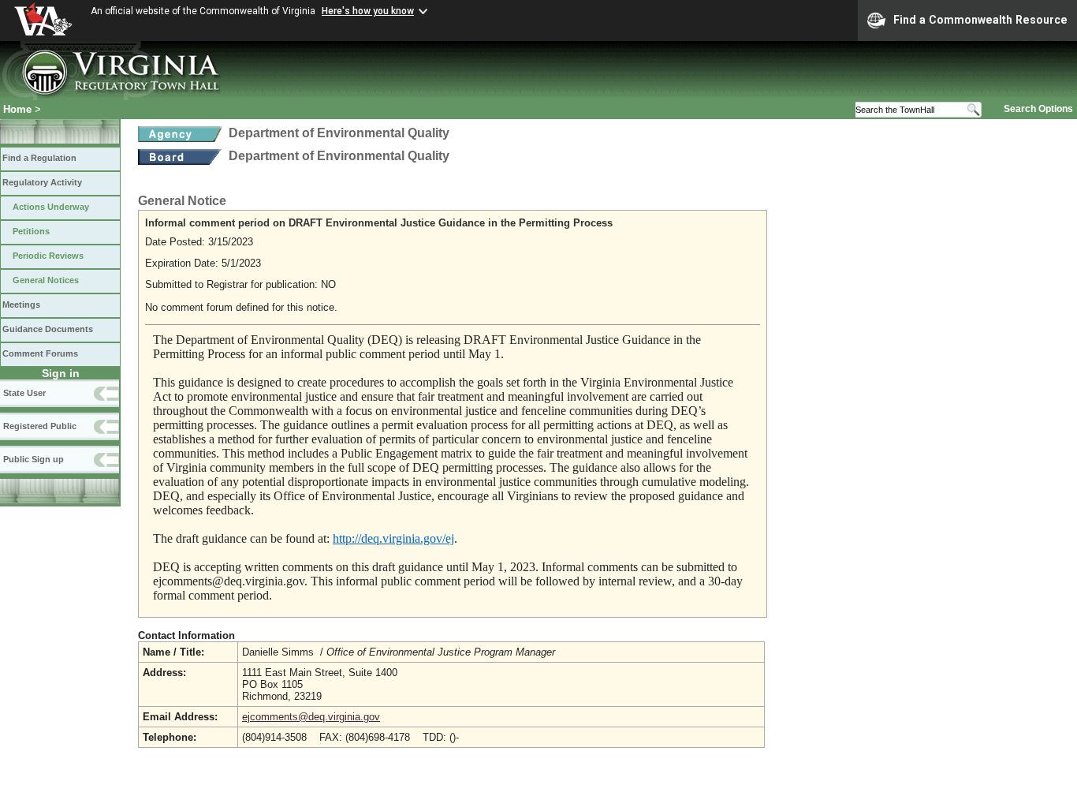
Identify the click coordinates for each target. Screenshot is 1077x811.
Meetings (21, 304)
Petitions (31, 231)
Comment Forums (40, 353)
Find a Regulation (39, 158)
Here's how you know (368, 11)
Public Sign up (33, 459)
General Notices (46, 280)
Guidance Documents (47, 329)
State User (24, 393)
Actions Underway (51, 206)
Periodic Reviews (48, 255)
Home (17, 109)
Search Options (1038, 109)
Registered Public (39, 426)
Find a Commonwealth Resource (980, 19)
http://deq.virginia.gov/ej (393, 538)
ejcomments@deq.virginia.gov (311, 717)
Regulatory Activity (42, 182)
